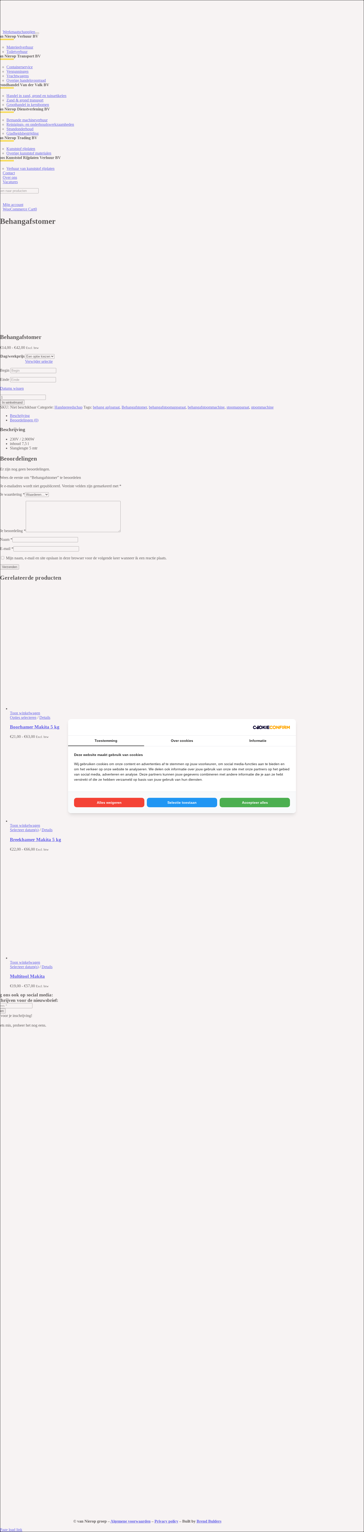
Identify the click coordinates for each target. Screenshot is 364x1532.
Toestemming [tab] (106, 741)
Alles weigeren (109, 803)
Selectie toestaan (182, 803)
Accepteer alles (255, 803)
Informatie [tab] (257, 741)
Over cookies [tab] (182, 741)
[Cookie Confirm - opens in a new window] (271, 727)
